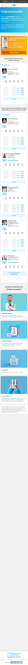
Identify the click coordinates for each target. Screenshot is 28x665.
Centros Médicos (14, 654)
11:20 (22, 244)
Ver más (14, 98)
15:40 (18, 88)
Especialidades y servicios (14, 653)
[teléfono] (5, 5)
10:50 (22, 242)
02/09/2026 (14, 274)
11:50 (22, 246)
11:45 (22, 171)
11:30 (18, 211)
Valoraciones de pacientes (14, 657)
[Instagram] (18, 662)
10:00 (18, 177)
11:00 (18, 209)
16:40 (18, 92)
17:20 (18, 94)
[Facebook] (12, 662)
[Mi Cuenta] (2, 5)
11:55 (22, 173)
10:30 (18, 207)
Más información (14, 52)
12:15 (22, 177)
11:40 (18, 244)
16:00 (22, 90)
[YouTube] (21, 662)
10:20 (22, 240)
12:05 (22, 175)
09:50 (18, 175)
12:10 (18, 246)
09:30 (18, 171)
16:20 (18, 90)
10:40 (18, 240)
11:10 (18, 242)
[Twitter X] (15, 662)
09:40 (18, 173)
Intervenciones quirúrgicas (14, 656)
